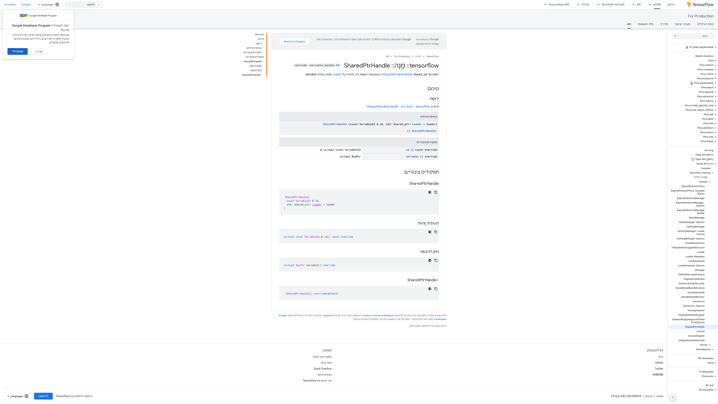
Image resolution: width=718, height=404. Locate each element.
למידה (657, 4)
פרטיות (649, 396)
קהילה (585, 4)
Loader (336, 74)
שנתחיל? (17, 51)
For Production (701, 16)
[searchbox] (693, 36)
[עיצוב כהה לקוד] (430, 192)
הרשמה (43, 396)
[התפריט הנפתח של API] (632, 4)
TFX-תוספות (645, 24)
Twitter (659, 368)
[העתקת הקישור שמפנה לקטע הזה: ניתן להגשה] (416, 252)
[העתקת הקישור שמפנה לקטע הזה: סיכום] (424, 89)
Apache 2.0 (329, 315)
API (639, 4)
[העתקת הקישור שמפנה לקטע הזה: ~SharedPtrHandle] (403, 280)
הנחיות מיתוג (324, 374)
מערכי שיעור (682, 24)
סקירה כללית (705, 24)
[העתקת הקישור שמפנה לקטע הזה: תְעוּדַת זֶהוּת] (414, 223)
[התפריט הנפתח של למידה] (648, 4)
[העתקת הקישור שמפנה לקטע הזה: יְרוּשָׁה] (425, 99)
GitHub (26, 4)
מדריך (664, 24)
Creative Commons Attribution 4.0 (380, 315)
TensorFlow (432, 56)
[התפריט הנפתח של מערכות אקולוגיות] (597, 4)
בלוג (661, 356)
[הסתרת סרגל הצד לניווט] (673, 397)
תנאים (659, 396)
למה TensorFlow (559, 4)
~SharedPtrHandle (424, 131)
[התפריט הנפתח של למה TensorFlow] (544, 4)
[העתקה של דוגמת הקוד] (436, 192)
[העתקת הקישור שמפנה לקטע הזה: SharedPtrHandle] (405, 184)
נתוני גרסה (326, 362)
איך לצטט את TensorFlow (317, 380)
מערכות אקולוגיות (613, 4)
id (407, 150)
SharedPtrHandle (335, 124)
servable (412, 156)
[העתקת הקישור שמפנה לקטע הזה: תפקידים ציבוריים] (399, 172)
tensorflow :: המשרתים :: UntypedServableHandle (398, 106)
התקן (671, 4)
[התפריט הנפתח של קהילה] (577, 4)
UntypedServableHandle (396, 74)
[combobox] (83, 4)
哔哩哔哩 (658, 374)
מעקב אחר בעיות (322, 356)
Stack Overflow (323, 368)
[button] (693, 47)
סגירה (39, 51)
